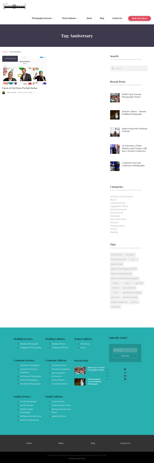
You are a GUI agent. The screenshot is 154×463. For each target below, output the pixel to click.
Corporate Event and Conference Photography (133, 164)
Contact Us (125, 443)
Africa (115, 283)
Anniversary (116, 307)
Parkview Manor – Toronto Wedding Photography (134, 112)
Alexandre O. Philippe (130, 297)
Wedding (114, 232)
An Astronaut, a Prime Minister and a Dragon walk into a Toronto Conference (134, 148)
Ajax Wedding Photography (132, 292)
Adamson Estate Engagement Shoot (123, 269)
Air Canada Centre (129, 288)
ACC (133, 259)
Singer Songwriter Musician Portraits (134, 129)
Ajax (115, 292)
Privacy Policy (80, 458)
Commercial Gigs (10, 58)
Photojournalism (117, 226)
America (134, 302)
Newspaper (115, 216)
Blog (93, 443)
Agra (127, 283)
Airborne (116, 288)
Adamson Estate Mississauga (121, 274)
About (61, 443)
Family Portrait (116, 212)
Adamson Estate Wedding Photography (124, 278)
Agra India (138, 283)
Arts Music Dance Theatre (121, 196)
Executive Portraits (118, 209)
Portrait (113, 229)
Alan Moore (116, 297)
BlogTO (113, 199)
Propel (104, 455)
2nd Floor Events (117, 255)
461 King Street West (118, 259)
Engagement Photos (119, 206)
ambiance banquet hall (119, 302)
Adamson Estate (117, 264)
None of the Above (118, 219)
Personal (114, 222)
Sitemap (72, 458)
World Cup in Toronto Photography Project (131, 95)
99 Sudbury (130, 255)
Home (29, 443)
